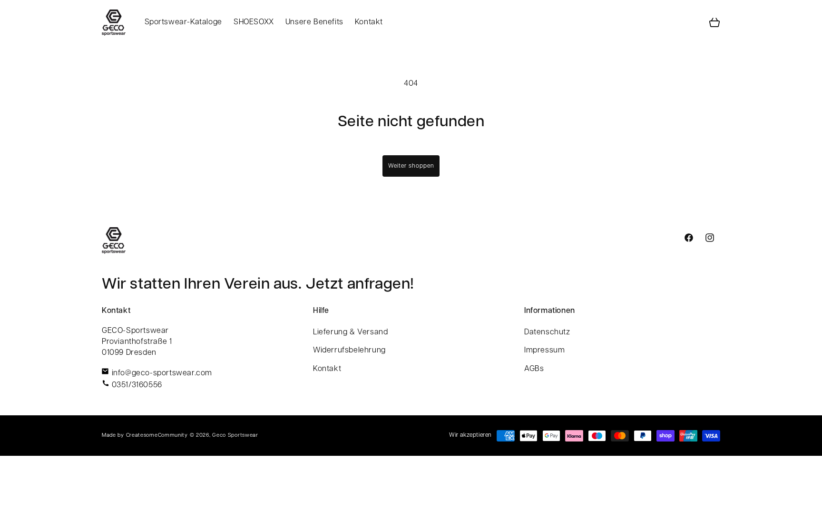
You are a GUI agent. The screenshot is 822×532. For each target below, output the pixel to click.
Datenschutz (547, 332)
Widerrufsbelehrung (349, 350)
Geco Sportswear (235, 435)
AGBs (534, 369)
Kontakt (327, 369)
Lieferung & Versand (350, 332)
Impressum (544, 350)
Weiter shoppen (411, 166)
